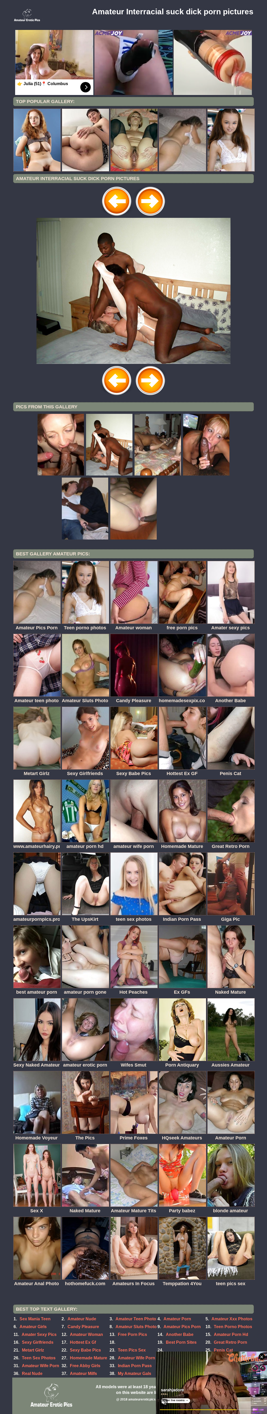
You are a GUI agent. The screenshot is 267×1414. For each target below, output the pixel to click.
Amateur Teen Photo (136, 1319)
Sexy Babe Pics (85, 1350)
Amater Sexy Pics (39, 1334)
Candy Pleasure (83, 1326)
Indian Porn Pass (135, 1366)
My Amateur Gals (134, 1373)
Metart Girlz (33, 1350)
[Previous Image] (117, 216)
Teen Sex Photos (39, 1358)
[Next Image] (150, 216)
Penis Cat (223, 1350)
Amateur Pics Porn (182, 1326)
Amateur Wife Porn (136, 1358)
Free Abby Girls (85, 1366)
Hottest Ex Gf (83, 1342)
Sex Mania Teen (35, 1319)
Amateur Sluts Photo (136, 1326)
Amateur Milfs (83, 1373)
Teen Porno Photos (233, 1326)
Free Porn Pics (132, 1334)
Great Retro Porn (230, 1342)
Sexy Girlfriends (37, 1342)
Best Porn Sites (181, 1342)
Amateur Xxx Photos (231, 1319)
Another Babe (179, 1334)
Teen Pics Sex (132, 1350)
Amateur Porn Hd (231, 1334)
